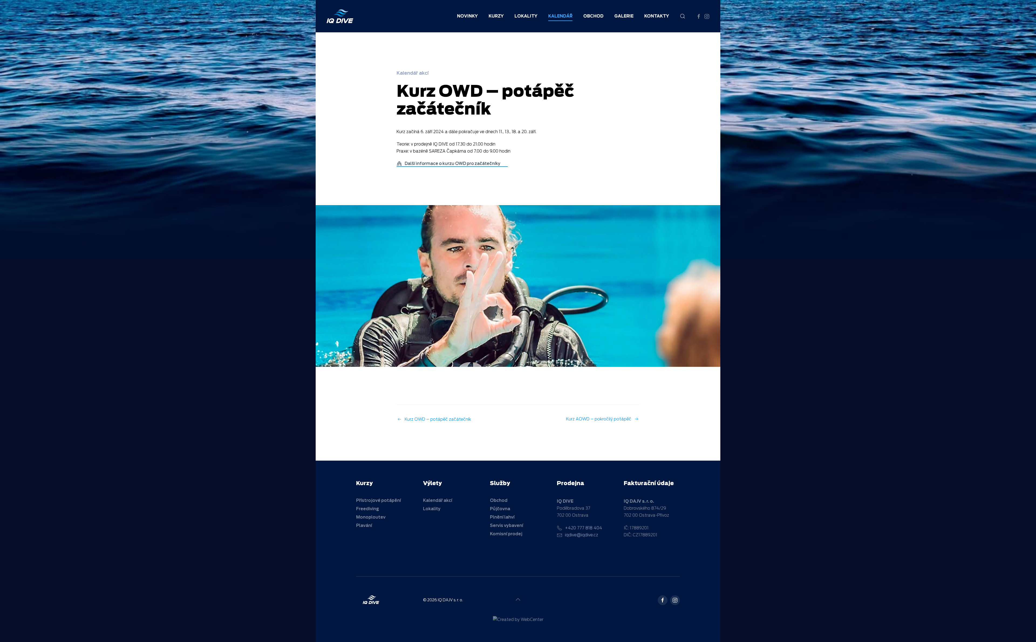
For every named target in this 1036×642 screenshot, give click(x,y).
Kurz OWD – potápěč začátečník (438, 419)
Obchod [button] (593, 16)
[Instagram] (675, 600)
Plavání (364, 525)
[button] (682, 16)
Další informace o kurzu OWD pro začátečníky (453, 163)
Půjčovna (500, 508)
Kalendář (560, 16)
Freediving (367, 508)
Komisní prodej (506, 533)
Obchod (498, 500)
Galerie (623, 16)
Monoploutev (371, 517)
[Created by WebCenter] (518, 619)
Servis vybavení (506, 525)
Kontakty (656, 16)
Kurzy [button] (496, 16)
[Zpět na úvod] (339, 16)
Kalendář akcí (413, 73)
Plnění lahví (502, 517)
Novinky (467, 16)
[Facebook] (662, 600)
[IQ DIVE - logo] (371, 599)
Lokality (525, 16)
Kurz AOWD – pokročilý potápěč (598, 419)
